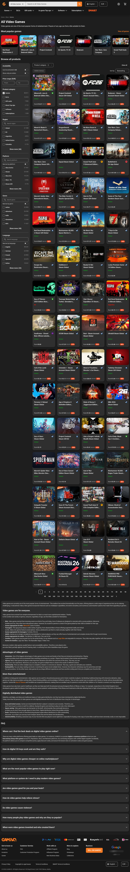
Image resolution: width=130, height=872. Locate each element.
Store (7, 17)
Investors (5, 852)
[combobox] (51, 4)
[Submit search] (79, 4)
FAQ (21, 849)
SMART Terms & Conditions (61, 864)
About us (4, 849)
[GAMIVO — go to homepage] (4, 4)
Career (4, 855)
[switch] (26, 70)
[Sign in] (118, 4)
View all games (123, 31)
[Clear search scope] (23, 4)
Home (2, 17)
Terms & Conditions (42, 864)
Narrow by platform (9, 164)
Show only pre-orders (9, 73)
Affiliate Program (52, 849)
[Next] (116, 596)
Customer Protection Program (29, 852)
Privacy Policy (6, 864)
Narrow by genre (8, 204)
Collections (70, 855)
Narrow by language (9, 243)
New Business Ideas (53, 855)
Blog (68, 849)
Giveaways (70, 852)
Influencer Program (53, 852)
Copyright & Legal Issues (23, 864)
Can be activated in (10, 70)
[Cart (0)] (125, 4)
